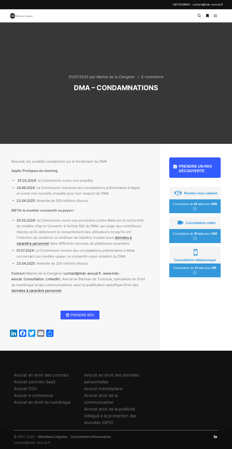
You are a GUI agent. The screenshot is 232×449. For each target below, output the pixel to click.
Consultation (34, 279)
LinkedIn (52, 279)
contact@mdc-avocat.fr (208, 4)
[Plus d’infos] (207, 16)
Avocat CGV (25, 388)
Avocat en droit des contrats (41, 375)
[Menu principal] (215, 16)
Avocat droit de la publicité (109, 409)
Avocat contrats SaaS (34, 381)
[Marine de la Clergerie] (21, 15)
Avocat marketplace (103, 388)
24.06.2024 (26, 188)
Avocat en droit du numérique (42, 402)
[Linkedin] (215, 437)
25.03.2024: (27, 180)
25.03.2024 (26, 220)
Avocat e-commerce (33, 395)
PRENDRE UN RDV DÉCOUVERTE (195, 168)
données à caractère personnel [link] (36, 290)
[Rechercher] (199, 16)
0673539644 (181, 4)
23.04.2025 (26, 200)
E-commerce (152, 77)
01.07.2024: (26, 250)
